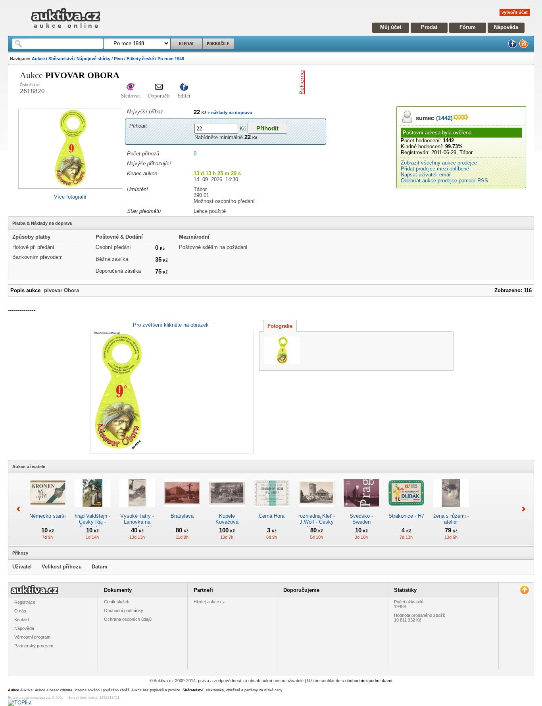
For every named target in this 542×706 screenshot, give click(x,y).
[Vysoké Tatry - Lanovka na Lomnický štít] (137, 510)
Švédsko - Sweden (361, 519)
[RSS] (524, 47)
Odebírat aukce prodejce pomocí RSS (444, 181)
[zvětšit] (171, 391)
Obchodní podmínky (123, 610)
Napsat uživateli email (426, 175)
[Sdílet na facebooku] (184, 87)
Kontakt (21, 619)
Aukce (38, 58)
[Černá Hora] (271, 510)
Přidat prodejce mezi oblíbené (435, 169)
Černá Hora (271, 516)
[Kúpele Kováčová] (227, 510)
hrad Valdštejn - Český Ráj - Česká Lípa (92, 522)
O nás (20, 610)
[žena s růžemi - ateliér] (451, 510)
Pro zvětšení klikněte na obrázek (171, 325)
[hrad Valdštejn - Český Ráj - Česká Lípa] (92, 510)
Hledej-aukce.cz (209, 601)
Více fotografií (70, 197)
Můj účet (390, 27)
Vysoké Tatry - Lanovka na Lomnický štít (137, 522)
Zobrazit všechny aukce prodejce (439, 163)
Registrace (24, 602)
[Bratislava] (182, 510)
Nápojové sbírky (93, 58)
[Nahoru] (524, 590)
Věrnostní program (32, 637)
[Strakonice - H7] (406, 510)
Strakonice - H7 (406, 516)
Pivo (118, 58)
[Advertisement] (401, 82)
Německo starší (47, 516)
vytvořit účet (515, 12)
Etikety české (140, 58)
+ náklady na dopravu (229, 112)
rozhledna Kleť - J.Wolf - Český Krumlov (316, 522)
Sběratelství (60, 58)
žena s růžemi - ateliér (451, 519)
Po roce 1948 (171, 58)
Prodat (429, 27)
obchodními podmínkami (368, 680)
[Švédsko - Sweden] (361, 510)
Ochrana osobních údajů (128, 619)
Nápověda (506, 27)
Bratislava (182, 516)
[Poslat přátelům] (159, 87)
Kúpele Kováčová (226, 519)
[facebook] (512, 47)
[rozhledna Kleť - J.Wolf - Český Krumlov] (316, 510)
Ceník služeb (116, 601)
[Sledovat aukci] (130, 87)
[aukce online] (65, 30)
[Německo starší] (47, 510)
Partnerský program (33, 645)
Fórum (467, 27)
